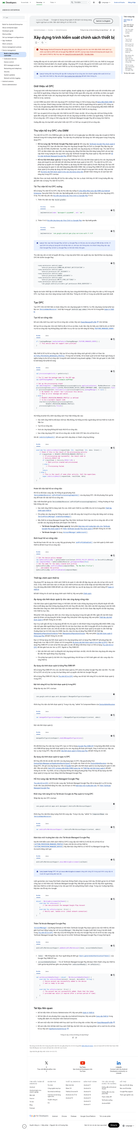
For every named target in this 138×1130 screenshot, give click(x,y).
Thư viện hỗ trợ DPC (65, 676)
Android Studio (119, 2)
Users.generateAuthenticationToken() (94, 956)
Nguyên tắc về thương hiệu (59, 1125)
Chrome (64, 1116)
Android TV (69, 1098)
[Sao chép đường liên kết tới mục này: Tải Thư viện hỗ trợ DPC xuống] (64, 187)
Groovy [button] (43, 207)
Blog (31, 1105)
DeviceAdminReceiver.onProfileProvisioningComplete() (56, 495)
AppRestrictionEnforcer (57, 1029)
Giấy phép (44, 1125)
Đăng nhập (132, 2)
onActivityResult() (47, 437)
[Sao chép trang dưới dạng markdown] (42, 42)
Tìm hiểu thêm (89, 54)
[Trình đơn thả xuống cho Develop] (45, 2)
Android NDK (106, 1103)
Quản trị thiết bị (88, 1013)
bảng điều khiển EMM (104, 102)
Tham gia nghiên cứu (126, 1095)
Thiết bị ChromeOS (72, 1091)
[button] (13, 40)
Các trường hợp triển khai (72, 76)
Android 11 (87, 1104)
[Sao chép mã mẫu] (114, 210)
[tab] (43, 206)
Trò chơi (50, 1085)
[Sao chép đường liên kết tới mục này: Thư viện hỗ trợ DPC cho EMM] (70, 131)
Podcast (32, 1108)
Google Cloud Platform (87, 1116)
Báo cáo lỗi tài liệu (125, 1088)
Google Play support (126, 1091)
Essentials (24, 2)
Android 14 (87, 1095)
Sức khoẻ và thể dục (54, 1091)
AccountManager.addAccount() (75, 532)
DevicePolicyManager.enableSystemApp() (54, 517)
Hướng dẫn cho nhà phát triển (108, 1092)
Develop (39, 2)
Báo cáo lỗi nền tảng (126, 1085)
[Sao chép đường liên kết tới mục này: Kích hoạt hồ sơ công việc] (60, 538)
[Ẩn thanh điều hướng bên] (24, 1126)
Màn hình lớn (70, 1085)
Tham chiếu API (107, 1097)
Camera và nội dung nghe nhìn (54, 1095)
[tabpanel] (76, 212)
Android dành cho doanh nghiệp (35, 1091)
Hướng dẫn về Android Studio (109, 1088)
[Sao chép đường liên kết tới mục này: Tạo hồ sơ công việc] (55, 318)
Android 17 (87, 1085)
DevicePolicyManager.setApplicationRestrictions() (52, 763)
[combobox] (80, 2)
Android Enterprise (11, 10)
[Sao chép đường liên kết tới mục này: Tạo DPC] (46, 303)
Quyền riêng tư (52, 1100)
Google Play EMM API (86, 746)
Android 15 (87, 1091)
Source (32, 1098)
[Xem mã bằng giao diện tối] (111, 210)
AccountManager (40, 928)
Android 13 (87, 1098)
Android (32, 1087)
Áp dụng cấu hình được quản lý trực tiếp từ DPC (90, 642)
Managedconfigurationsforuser (74, 634)
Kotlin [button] (53, 207)
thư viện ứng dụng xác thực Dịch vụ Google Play (70, 196)
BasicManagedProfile (88, 322)
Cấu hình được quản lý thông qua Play (74, 751)
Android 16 (87, 1088)
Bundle (68, 766)
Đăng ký (114, 1125)
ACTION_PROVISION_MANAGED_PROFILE (49, 356)
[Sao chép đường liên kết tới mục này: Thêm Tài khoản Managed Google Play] (68, 924)
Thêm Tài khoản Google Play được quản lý (78, 529)
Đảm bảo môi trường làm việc (86, 786)
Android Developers (39, 30)
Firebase (73, 1116)
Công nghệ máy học (54, 1088)
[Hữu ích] (110, 30)
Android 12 (87, 1101)
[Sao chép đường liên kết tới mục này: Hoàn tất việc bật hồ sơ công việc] (64, 489)
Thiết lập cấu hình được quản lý (94, 768)
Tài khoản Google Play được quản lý (102, 144)
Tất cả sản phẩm (105, 1116)
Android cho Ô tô (71, 1095)
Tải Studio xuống (107, 1100)
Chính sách (87, 594)
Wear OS (69, 1088)
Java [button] (47, 335)
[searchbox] (13, 17)
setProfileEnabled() (84, 542)
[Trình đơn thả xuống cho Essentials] (31, 2)
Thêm (52, 2)
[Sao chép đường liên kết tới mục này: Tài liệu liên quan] (55, 1008)
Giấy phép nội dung (87, 1046)
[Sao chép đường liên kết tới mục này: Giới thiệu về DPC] (56, 86)
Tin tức (32, 1102)
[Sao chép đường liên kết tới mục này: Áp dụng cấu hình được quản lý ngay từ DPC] (72, 757)
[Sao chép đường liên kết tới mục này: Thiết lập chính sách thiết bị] (61, 578)
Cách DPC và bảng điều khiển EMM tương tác (64, 768)
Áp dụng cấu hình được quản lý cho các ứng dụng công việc (62, 172)
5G (49, 1103)
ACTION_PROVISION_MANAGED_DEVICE (48, 847)
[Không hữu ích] (113, 30)
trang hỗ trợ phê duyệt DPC (74, 54)
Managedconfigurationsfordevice (46, 634)
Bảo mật (32, 1095)
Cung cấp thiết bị (102, 1016)
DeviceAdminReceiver (48, 309)
